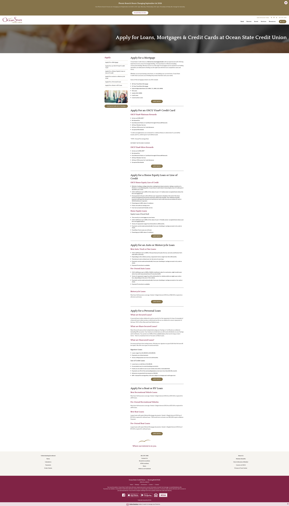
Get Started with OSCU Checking (116, 106)
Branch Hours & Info (140, 12)
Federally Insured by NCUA (144, 500)
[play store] (146, 495)
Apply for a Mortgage (111, 62)
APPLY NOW (156, 101)
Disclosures (144, 484)
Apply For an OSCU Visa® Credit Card (115, 66)
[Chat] (276, 17)
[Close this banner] (288, 504)
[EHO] (155, 495)
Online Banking (133, 504)
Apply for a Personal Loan (113, 82)
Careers (151, 484)
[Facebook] (123, 495)
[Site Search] (271, 17)
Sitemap (137, 484)
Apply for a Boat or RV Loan (113, 85)
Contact (157, 484)
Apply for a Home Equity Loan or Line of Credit (115, 72)
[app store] (133, 495)
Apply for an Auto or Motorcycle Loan (115, 77)
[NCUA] (163, 495)
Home (131, 484)
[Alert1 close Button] (285, 2)
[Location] (274, 17)
